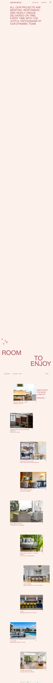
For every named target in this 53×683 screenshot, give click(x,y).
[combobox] (7, 374)
